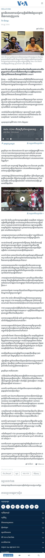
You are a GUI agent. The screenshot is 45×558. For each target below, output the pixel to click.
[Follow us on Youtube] (13, 507)
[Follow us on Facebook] (3, 507)
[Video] (19, 555)
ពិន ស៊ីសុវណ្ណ (5, 21)
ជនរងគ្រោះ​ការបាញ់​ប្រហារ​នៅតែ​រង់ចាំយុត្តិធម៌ (20, 190)
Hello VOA (6, 9)
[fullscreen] (42, 209)
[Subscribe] (37, 507)
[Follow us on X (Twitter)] (8, 507)
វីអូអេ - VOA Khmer (13, 132)
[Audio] (29, 555)
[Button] (40, 29)
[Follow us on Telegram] (22, 507)
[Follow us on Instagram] (17, 507)
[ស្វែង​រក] (38, 555)
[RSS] (27, 507)
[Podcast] (32, 507)
